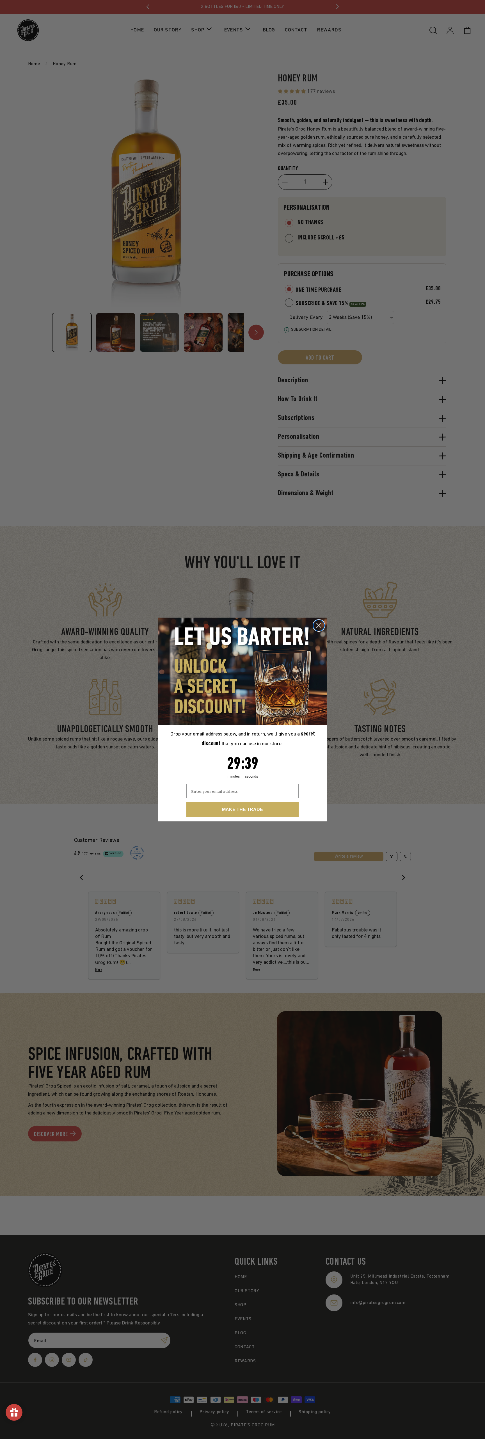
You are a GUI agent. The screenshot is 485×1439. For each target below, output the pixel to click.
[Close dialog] (318, 625)
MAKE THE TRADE (242, 809)
